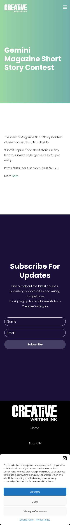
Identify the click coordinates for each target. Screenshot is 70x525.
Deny (35, 501)
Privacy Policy (43, 519)
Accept (35, 492)
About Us (35, 443)
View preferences (35, 511)
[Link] (16, 7)
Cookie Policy (27, 519)
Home (35, 428)
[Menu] (64, 7)
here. (15, 176)
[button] (64, 458)
